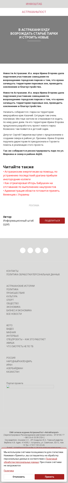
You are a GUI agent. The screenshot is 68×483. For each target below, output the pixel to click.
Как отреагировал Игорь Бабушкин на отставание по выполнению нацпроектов (29, 185)
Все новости (14, 314)
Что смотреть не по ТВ (19, 346)
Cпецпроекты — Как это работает (26, 339)
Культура (11, 296)
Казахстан (12, 372)
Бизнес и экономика (19, 310)
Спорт (10, 300)
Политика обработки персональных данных (33, 274)
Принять (49, 477)
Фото (9, 325)
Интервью (12, 336)
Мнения (11, 332)
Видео (10, 329)
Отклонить (19, 477)
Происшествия (15, 293)
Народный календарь (19, 361)
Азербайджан (14, 368)
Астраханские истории (20, 286)
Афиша (10, 343)
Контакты (12, 271)
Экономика (13, 307)
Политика (12, 289)
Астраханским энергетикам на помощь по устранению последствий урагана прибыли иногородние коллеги (30, 175)
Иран (9, 365)
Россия (10, 358)
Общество (12, 303)
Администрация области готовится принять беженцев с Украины (31, 192)
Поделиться (52, 220)
